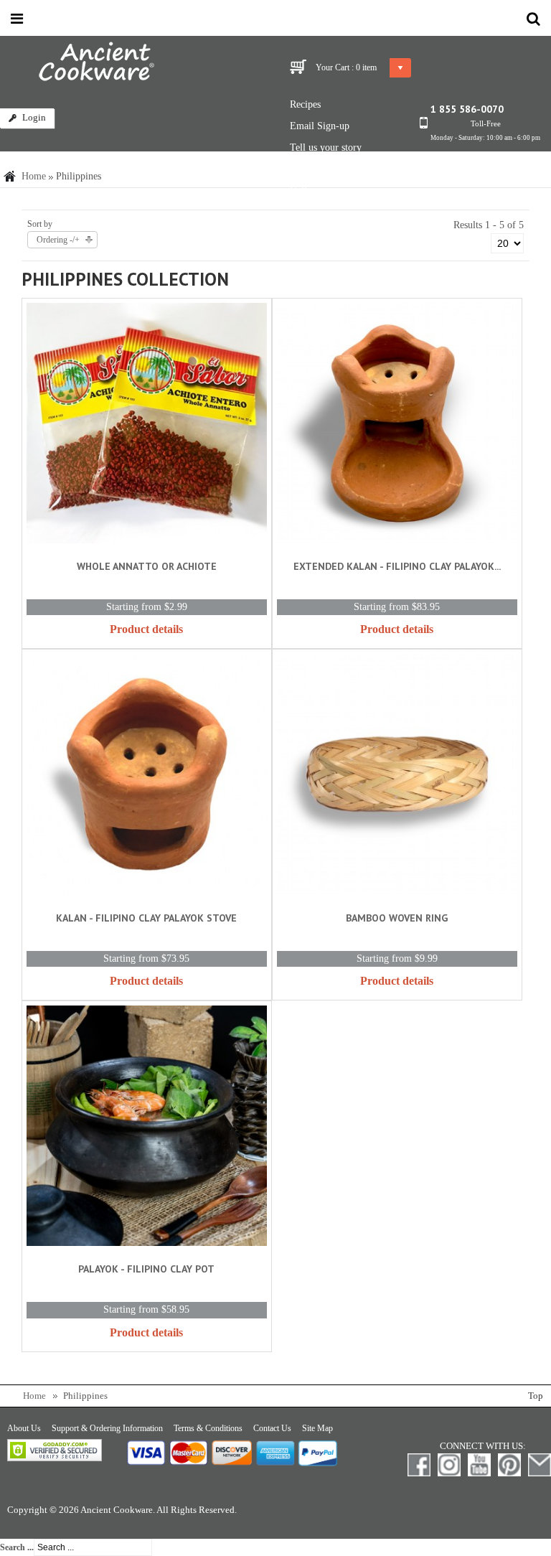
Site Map (317, 1428)
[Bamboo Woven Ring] (397, 776)
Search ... (17, 1547)
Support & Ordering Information (107, 1428)
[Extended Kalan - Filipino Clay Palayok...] (397, 425)
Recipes (305, 104)
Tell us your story (326, 147)
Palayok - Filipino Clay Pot (146, 1268)
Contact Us (272, 1428)
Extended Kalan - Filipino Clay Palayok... (397, 566)
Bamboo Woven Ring (397, 917)
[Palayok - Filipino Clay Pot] (147, 1128)
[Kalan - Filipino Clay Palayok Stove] (147, 776)
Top (535, 1396)
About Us (24, 1428)
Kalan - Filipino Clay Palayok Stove (146, 917)
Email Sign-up (319, 126)
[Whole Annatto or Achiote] (147, 425)
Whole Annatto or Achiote (147, 566)
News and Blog (321, 169)
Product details (146, 629)
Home (34, 176)
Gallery (305, 190)
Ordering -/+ (58, 240)
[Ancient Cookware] (77, 64)
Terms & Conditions (208, 1428)
